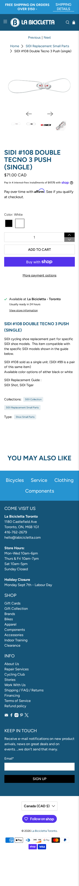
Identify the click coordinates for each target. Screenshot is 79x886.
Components (14, 630)
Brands (9, 614)
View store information (23, 310)
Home (14, 46)
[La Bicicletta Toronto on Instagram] (16, 716)
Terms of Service (17, 701)
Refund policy (15, 706)
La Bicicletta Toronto (44, 830)
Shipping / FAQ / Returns (23, 690)
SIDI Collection (33, 399)
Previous (34, 37)
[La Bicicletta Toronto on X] (27, 716)
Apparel (10, 624)
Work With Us (14, 685)
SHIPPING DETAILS (63, 6)
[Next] (50, 114)
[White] (19, 223)
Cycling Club (14, 674)
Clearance (12, 645)
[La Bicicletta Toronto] (36, 22)
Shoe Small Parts (25, 416)
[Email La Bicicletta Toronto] (6, 716)
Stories (9, 680)
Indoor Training (15, 640)
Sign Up (39, 779)
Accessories (13, 635)
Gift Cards (12, 603)
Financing (12, 695)
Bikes (8, 619)
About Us (11, 664)
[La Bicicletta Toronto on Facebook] (11, 716)
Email (9, 758)
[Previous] (28, 114)
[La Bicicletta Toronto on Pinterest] (21, 716)
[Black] (8, 223)
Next (47, 37)
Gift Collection (16, 608)
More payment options (39, 275)
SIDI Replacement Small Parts (47, 46)
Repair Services (16, 669)
